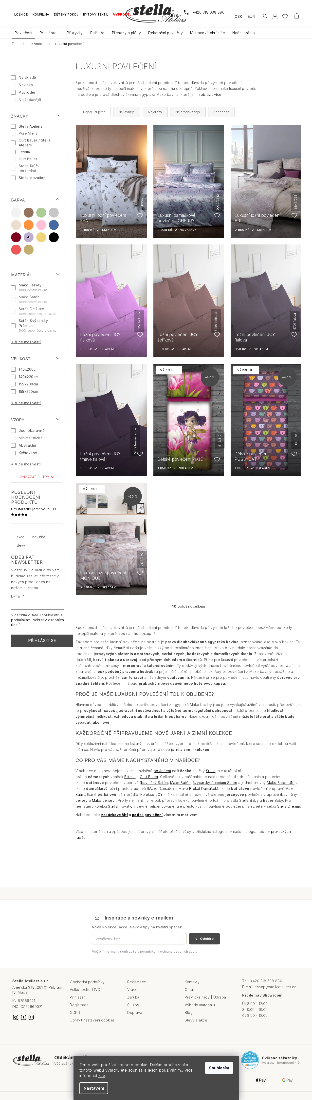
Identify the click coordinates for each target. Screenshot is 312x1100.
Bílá (16, 213)
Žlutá (41, 237)
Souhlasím (219, 1067)
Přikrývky (75, 33)
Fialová (29, 237)
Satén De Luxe (37, 311)
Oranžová (29, 225)
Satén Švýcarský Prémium (37, 325)
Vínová (16, 237)
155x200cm (28, 384)
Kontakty (192, 982)
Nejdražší (155, 112)
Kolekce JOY (151, 794)
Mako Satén (33, 299)
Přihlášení (78, 997)
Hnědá (29, 213)
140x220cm (28, 377)
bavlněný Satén (154, 782)
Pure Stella (29, 133)
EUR (251, 16)
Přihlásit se (42, 640)
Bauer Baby (273, 800)
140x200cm (29, 369)
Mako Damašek (161, 788)
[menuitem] (21, 16)
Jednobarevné (32, 430)
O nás (190, 989)
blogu (250, 831)
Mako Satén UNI (280, 782)
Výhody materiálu (200, 1005)
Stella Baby (249, 800)
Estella (25, 152)
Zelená (41, 213)
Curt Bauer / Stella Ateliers (35, 142)
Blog (189, 1012)
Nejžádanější (30, 100)
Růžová (41, 225)
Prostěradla (50, 33)
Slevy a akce (196, 1020)
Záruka (133, 997)
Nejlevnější (126, 112)
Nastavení (94, 1088)
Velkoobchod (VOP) (87, 989)
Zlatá (29, 250)
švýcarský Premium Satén (215, 782)
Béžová (16, 225)
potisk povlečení (147, 815)
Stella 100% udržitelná (29, 168)
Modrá (54, 225)
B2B (174, 15)
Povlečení (23, 33)
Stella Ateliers (31, 126)
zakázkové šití (114, 815)
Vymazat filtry (34, 477)
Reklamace (136, 982)
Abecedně (221, 112)
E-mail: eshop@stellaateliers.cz (269, 987)
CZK (238, 16)
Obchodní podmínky (87, 982)
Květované (28, 453)
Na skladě (27, 77)
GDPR (75, 1012)
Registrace (79, 1005)
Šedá (54, 213)
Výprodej (27, 92)
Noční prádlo (243, 33)
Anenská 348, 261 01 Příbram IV (37, 989)
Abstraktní (27, 445)
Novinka (26, 85)
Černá (54, 237)
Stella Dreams (289, 806)
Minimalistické (31, 438)
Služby (133, 1005)
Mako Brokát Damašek (198, 788)
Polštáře (97, 33)
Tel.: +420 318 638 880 (262, 981)
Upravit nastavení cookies (92, 1020)
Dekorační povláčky (165, 33)
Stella (211, 771)
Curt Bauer (28, 159)
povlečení (162, 771)
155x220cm (28, 391)
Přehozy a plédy (126, 33)
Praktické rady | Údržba (205, 997)
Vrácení (134, 989)
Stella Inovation (33, 178)
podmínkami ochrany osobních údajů (169, 951)
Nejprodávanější (188, 112)
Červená (16, 250)
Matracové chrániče (207, 33)
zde (101, 1075)
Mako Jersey (33, 287)
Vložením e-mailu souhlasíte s (145, 951)
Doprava (134, 1012)
